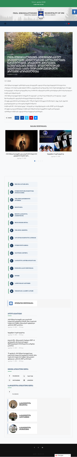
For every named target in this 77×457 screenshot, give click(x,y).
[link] (74, 11)
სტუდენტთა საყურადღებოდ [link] (55, 154)
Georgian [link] (60, 455)
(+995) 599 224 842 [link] (38, 4)
